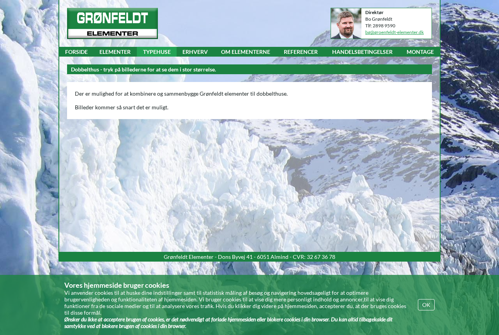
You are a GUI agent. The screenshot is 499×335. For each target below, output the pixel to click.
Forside (76, 51)
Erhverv (195, 51)
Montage (420, 51)
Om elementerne (245, 51)
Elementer (115, 51)
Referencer (301, 51)
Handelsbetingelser (362, 51)
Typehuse (157, 51)
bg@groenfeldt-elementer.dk (394, 32)
